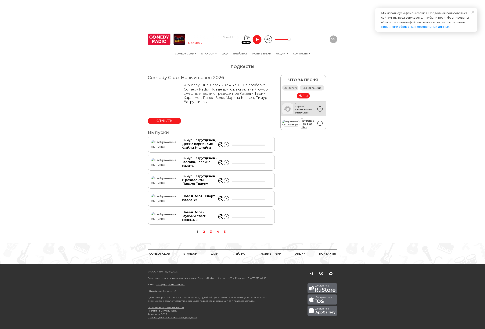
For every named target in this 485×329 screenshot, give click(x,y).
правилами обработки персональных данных (415, 26)
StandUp (208, 53)
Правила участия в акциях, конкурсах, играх (172, 317)
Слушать (164, 121)
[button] (220, 144)
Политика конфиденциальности (166, 307)
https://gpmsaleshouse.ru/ (162, 291)
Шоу (224, 53)
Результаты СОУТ (157, 314)
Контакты (300, 53)
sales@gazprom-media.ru (170, 284)
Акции (281, 53)
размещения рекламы (181, 278)
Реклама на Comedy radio (162, 310)
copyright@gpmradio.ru (178, 300)
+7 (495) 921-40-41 (256, 278)
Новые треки (261, 53)
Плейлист (240, 53)
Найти (303, 95)
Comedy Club (185, 53)
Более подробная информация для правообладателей (223, 300)
